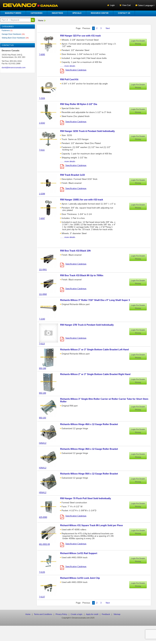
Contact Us (124, 13)
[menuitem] (13, 13)
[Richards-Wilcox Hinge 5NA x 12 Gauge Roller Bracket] (50, 482)
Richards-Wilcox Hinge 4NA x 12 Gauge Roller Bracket (89, 424)
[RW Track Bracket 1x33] (50, 183)
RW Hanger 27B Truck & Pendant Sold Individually (87, 324)
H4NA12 (42, 443)
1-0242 (42, 123)
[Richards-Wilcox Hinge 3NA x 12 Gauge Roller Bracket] (50, 457)
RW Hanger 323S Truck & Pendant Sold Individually (87, 131)
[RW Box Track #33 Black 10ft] (50, 259)
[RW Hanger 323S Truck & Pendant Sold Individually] (50, 139)
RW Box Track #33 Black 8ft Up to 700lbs (81, 275)
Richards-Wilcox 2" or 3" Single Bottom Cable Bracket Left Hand (94, 349)
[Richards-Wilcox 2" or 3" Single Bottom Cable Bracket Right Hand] (50, 382)
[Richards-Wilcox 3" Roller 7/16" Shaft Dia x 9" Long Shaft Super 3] (50, 308)
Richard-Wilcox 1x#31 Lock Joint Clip (80, 578)
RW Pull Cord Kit (69, 79)
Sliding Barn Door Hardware (15, 38)
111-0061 (43, 269)
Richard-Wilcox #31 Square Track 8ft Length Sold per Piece (91, 525)
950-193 (42, 418)
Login (112, 5)
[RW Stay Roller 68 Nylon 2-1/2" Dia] (50, 112)
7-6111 (42, 150)
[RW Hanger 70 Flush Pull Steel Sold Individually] (50, 506)
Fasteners (7, 30)
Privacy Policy (61, 614)
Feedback (106, 614)
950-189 (42, 393)
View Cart (126, 5)
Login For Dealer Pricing (138, 42)
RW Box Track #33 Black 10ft (75, 250)
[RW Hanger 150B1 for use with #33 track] (50, 207)
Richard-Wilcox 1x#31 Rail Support (78, 553)
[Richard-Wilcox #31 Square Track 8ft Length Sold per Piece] (50, 533)
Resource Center (99, 13)
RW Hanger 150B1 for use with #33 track (81, 199)
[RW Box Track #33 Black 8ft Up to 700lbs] (50, 283)
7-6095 (42, 54)
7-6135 (42, 572)
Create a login (76, 614)
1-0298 (42, 194)
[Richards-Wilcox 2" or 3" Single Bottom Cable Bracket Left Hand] (50, 357)
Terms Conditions (43, 614)
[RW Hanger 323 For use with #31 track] (50, 44)
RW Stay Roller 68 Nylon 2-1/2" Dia (78, 104)
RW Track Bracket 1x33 (72, 175)
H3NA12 (42, 468)
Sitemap (116, 614)
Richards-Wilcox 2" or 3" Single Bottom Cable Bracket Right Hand (95, 374)
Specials (76, 13)
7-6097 (42, 218)
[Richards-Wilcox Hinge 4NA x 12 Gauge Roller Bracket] (50, 432)
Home (40, 20)
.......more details (67, 66)
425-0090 (43, 517)
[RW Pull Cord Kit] (50, 87)
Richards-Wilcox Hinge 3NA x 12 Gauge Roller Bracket (89, 449)
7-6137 (42, 597)
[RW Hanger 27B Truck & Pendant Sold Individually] (50, 333)
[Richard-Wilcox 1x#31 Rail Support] (50, 561)
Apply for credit (92, 614)
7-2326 (42, 98)
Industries (57, 13)
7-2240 (42, 319)
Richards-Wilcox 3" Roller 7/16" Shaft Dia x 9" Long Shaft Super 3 (95, 300)
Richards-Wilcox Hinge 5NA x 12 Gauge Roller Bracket (89, 473)
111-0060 (43, 294)
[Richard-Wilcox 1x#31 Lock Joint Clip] (50, 586)
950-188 (42, 368)
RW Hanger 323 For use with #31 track (80, 35)
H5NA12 (42, 492)
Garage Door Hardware (13, 34)
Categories (36, 13)
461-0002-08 (44, 544)
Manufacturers (13, 13)
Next (108, 28)
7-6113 (42, 344)
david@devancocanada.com (13, 67)
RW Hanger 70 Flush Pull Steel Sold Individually (85, 498)
